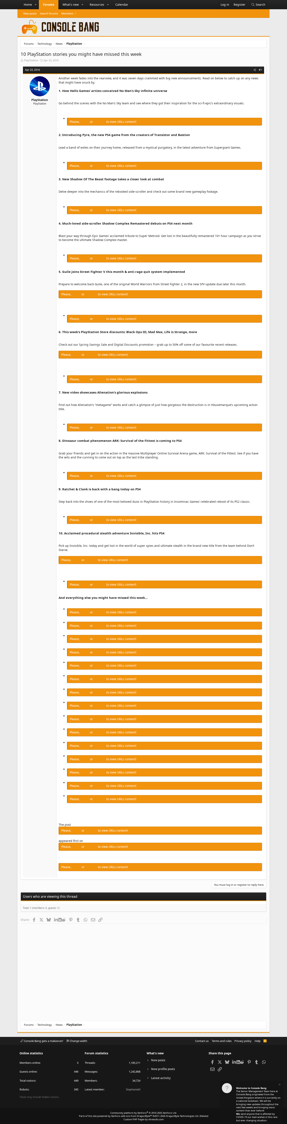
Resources (97, 5)
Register (100, 122)
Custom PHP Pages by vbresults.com (144, 1119)
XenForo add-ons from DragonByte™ (131, 1115)
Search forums (49, 13)
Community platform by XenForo (143, 1112)
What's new (71, 5)
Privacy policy (242, 1041)
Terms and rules (222, 1041)
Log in (85, 122)
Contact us (202, 1041)
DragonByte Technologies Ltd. (182, 1115)
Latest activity (161, 1078)
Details (204, 1115)
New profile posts (163, 1069)
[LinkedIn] (56, 919)
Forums (48, 5)
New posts (30, 13)
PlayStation (31, 60)
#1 (260, 70)
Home (28, 5)
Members (67, 13)
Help (258, 1041)
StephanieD (133, 1089)
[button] (36, 4)
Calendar (121, 5)
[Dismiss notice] (279, 1085)
